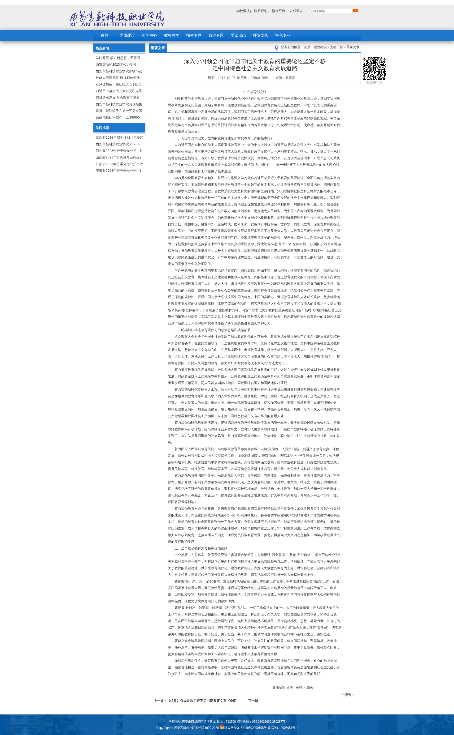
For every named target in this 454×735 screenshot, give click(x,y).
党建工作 (337, 47)
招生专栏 (193, 35)
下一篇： (255, 701)
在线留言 (296, 11)
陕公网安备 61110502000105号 (246, 728)
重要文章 (352, 47)
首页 (104, 35)
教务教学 (171, 35)
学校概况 (243, 11)
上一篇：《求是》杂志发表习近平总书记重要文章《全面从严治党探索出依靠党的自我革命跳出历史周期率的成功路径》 (195, 701)
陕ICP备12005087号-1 (283, 728)
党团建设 (127, 35)
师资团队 (260, 35)
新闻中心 (149, 35)
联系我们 (260, 11)
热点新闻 (102, 48)
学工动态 (238, 35)
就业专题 (216, 35)
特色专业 (282, 35)
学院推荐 (102, 128)
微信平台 (278, 11)
